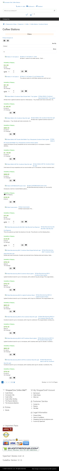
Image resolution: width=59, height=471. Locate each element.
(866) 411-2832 (21, 6)
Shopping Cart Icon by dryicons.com (43, 419)
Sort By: (54, 43)
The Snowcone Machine (12, 403)
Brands (7, 410)
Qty (5, 72)
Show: (54, 49)
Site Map (35, 408)
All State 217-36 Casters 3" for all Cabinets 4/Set (32, 76)
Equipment (21, 24)
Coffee (27, 24)
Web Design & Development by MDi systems (44, 469)
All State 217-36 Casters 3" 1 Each (28, 56)
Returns (35, 406)
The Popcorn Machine (11, 401)
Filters (29, 34)
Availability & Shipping (9, 62)
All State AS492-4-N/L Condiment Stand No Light (43, 118)
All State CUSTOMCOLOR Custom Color (37, 185)
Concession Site (9, 395)
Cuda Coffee (8, 397)
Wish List (35, 397)
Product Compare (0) (8, 38)
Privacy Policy (37, 415)
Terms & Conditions (38, 417)
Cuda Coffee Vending (11, 399)
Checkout (40, 6)
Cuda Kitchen (9, 393)
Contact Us (36, 404)
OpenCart (42, 421)
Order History (36, 395)
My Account (31, 6)
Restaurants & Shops (11, 24)
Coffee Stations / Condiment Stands (39, 24)
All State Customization (24, 207)
